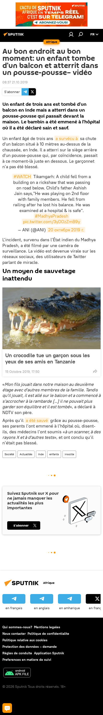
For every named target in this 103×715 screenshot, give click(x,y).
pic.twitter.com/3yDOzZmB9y (51, 221)
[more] (95, 371)
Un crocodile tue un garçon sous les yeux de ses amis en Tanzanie (47, 358)
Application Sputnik (49, 653)
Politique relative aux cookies (24, 640)
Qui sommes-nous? (17, 627)
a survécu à (67, 138)
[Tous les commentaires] (7, 708)
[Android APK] (17, 673)
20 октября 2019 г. (66, 230)
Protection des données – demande (29, 646)
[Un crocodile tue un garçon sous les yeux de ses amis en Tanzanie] (51, 318)
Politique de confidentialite (48, 633)
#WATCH (22, 176)
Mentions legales (47, 627)
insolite (69, 454)
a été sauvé (37, 420)
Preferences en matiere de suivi (26, 659)
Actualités (26, 454)
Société (9, 454)
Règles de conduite (17, 653)
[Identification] (71, 34)
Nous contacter (14, 633)
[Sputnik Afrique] (14, 36)
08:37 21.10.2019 (15, 82)
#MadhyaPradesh (51, 216)
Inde (41, 454)
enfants (54, 454)
